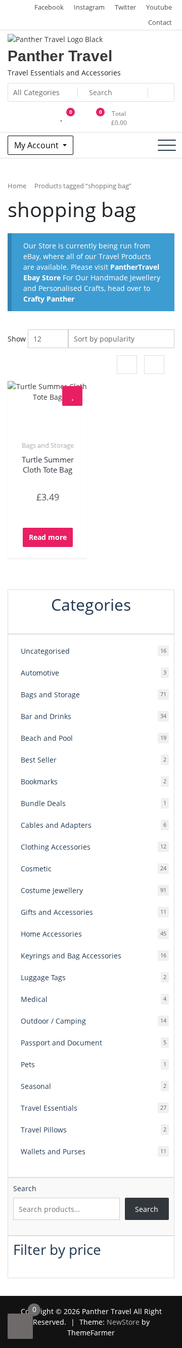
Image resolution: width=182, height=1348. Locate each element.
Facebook (49, 7)
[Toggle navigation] (167, 145)
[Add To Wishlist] (72, 396)
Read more (48, 537)
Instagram (89, 7)
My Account (37, 145)
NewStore (123, 1322)
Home (17, 185)
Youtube (159, 7)
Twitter (125, 7)
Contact (160, 22)
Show (17, 339)
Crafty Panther (48, 299)
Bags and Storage (48, 445)
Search (24, 1188)
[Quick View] (53, 514)
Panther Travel (60, 56)
